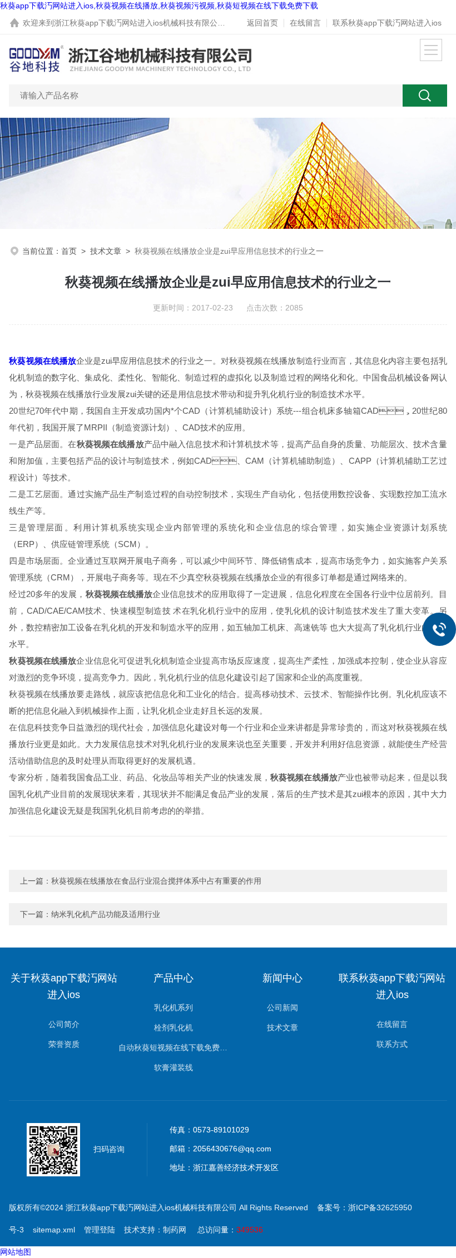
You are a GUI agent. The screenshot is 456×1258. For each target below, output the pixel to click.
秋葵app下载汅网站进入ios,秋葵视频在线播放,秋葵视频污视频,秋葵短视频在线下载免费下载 (159, 5)
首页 (69, 251)
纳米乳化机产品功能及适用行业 (105, 914)
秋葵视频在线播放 (42, 360)
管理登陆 (99, 1229)
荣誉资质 (64, 1044)
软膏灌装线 (173, 1067)
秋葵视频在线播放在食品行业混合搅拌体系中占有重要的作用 (156, 880)
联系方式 (392, 1044)
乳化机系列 (173, 1007)
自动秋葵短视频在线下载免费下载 (173, 1047)
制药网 (174, 1229)
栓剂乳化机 (173, 1027)
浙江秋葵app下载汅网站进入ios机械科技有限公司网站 (147, 22)
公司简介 (64, 1024)
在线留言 (305, 22)
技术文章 (105, 251)
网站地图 (15, 1251)
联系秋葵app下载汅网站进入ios (387, 22)
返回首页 (262, 22)
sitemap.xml (54, 1229)
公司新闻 (282, 1007)
